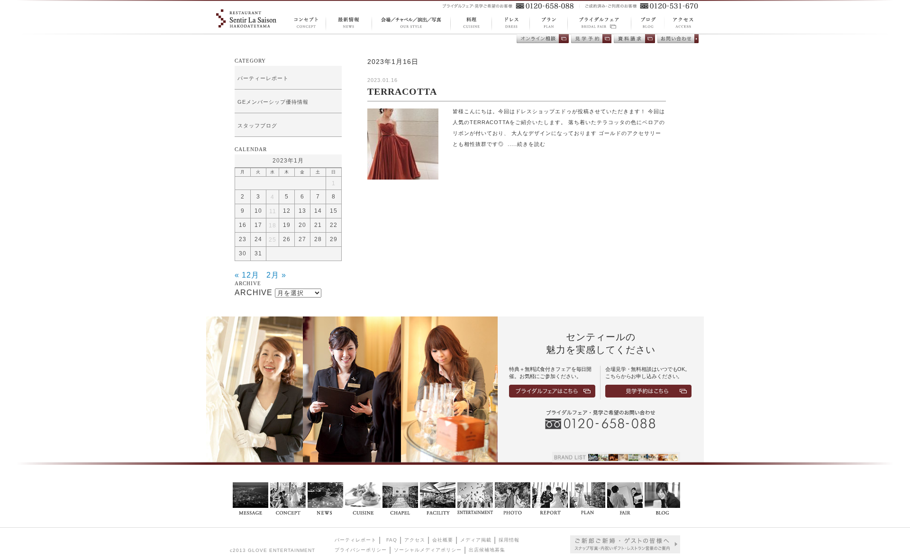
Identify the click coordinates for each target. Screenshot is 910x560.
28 (318, 239)
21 (318, 225)
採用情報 (509, 539)
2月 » (276, 275)
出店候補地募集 (487, 549)
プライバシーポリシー (361, 549)
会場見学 (591, 38)
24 (258, 239)
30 (242, 253)
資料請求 (634, 38)
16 (242, 225)
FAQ (391, 539)
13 (302, 211)
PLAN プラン (548, 23)
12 (287, 211)
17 (258, 225)
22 (333, 225)
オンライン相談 (543, 38)
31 (258, 253)
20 (302, 225)
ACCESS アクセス (678, 23)
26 (287, 239)
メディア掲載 (475, 539)
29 (333, 239)
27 (302, 239)
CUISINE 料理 (470, 23)
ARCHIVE (254, 293)
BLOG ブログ (644, 23)
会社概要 (442, 539)
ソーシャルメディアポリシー (428, 549)
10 (258, 211)
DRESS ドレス (510, 23)
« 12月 (247, 275)
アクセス (414, 539)
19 (287, 225)
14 (318, 211)
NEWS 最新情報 (349, 23)
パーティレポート (355, 539)
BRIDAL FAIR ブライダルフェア (599, 23)
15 (333, 211)
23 (242, 239)
